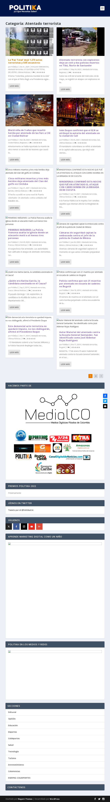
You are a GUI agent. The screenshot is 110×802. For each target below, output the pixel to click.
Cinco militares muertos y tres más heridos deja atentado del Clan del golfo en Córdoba (28, 181)
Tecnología (13, 751)
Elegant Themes (25, 799)
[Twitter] (105, 401)
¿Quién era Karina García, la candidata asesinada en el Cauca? (27, 282)
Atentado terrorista (15, 69)
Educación (13, 725)
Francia (11, 245)
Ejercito (11, 191)
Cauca (10, 290)
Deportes (12, 732)
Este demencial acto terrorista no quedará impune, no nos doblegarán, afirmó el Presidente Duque (29, 329)
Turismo (12, 758)
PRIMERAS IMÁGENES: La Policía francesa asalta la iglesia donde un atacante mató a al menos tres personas (28, 234)
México (62, 245)
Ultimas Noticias (24, 72)
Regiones (23, 143)
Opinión (12, 718)
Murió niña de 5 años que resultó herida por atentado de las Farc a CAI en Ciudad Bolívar (29, 133)
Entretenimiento (16, 764)
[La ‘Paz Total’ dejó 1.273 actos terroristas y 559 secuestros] (29, 41)
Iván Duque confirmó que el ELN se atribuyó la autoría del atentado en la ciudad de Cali (79, 133)
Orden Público (13, 143)
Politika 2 (14, 67)
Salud (10, 745)
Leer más (14, 86)
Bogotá (62, 293)
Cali (98, 140)
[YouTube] (31, 526)
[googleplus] (39, 526)
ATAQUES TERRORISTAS (40, 67)
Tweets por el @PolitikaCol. (21, 510)
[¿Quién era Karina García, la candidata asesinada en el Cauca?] (29, 273)
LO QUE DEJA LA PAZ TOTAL (34, 69)
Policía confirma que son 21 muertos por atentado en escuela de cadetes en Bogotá (80, 283)
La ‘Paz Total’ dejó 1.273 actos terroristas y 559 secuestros (25, 61)
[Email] (105, 406)
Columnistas (14, 771)
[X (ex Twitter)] (9, 526)
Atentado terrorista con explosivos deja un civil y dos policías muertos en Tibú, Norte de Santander (79, 62)
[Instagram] (24, 526)
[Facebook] (16, 526)
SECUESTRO (12, 72)
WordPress (55, 799)
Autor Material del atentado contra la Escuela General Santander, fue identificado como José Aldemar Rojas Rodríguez (79, 336)
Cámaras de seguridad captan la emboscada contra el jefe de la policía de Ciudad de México (77, 235)
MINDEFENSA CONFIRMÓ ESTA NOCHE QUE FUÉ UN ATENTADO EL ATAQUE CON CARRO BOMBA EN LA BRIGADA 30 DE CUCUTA (80, 185)
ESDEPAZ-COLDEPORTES (19, 778)
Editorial (12, 712)
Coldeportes (14, 738)
